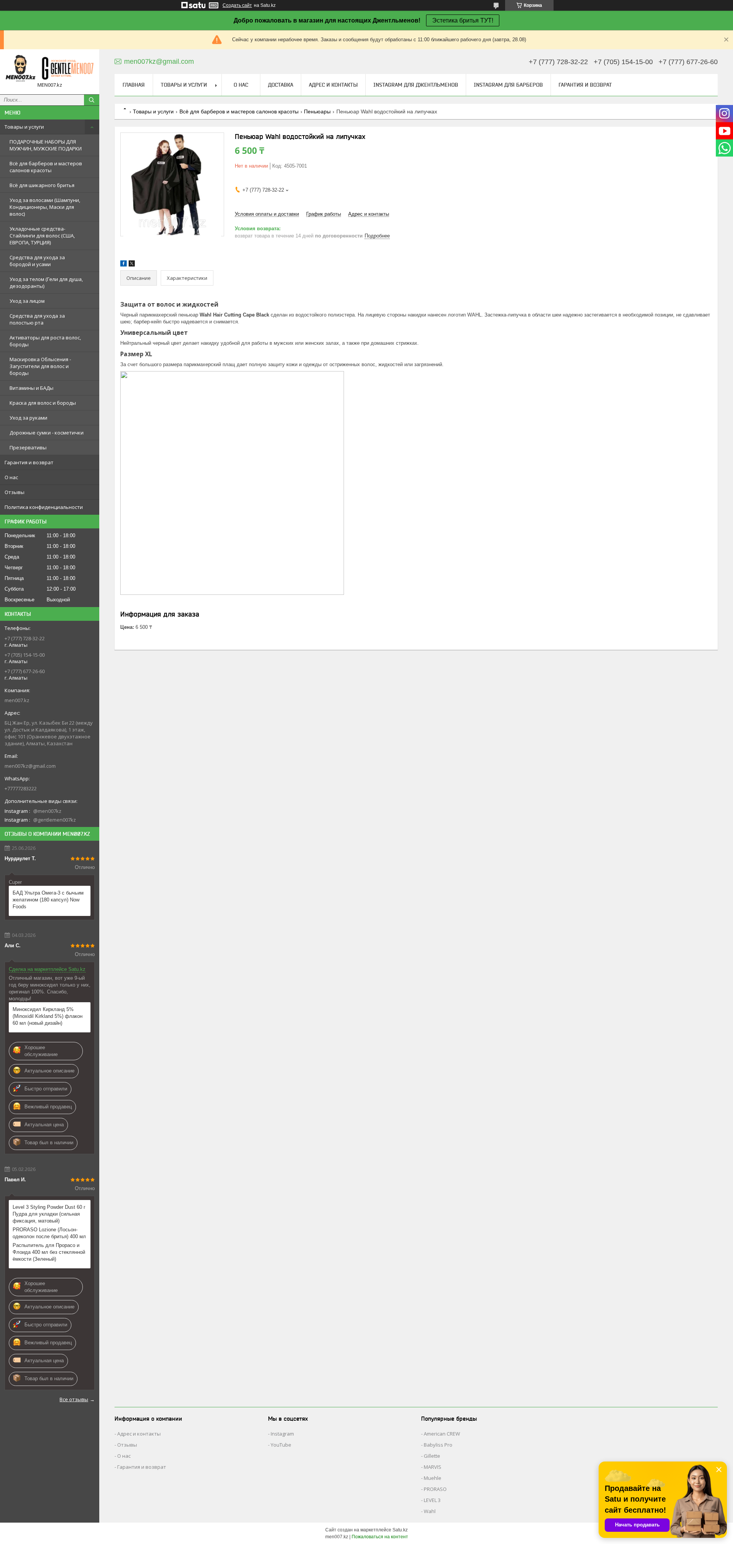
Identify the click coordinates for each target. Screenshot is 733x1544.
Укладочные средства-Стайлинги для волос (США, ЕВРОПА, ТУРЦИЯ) (42, 235)
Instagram (282, 1433)
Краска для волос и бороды (43, 402)
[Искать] (91, 100)
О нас (11, 477)
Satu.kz (400, 1530)
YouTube (281, 1444)
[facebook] (123, 265)
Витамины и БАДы (31, 387)
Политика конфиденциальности (44, 507)
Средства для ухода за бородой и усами (37, 261)
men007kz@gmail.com (30, 765)
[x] (132, 265)
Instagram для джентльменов (415, 85)
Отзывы (14, 492)
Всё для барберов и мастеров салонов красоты (46, 167)
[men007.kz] (50, 68)
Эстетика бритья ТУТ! (462, 20)
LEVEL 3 (432, 1500)
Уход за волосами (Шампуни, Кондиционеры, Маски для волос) (45, 207)
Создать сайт (237, 5)
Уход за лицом (27, 300)
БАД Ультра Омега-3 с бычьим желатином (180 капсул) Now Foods (48, 899)
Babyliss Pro (438, 1444)
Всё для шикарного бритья (42, 185)
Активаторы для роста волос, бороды (45, 341)
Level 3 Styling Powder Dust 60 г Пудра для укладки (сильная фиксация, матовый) (49, 1214)
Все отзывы (74, 1399)
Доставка (280, 85)
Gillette (432, 1455)
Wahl (430, 1511)
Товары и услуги (24, 126)
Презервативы (28, 447)
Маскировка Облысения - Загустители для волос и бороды (40, 366)
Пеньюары (317, 111)
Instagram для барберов (508, 85)
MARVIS (432, 1466)
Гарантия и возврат (29, 462)
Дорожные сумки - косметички (47, 432)
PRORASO (435, 1489)
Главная (134, 85)
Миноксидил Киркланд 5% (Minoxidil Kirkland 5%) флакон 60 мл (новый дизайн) (47, 1016)
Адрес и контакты (333, 85)
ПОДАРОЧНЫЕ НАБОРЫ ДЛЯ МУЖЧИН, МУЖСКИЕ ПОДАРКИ (46, 145)
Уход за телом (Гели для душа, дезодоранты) (46, 282)
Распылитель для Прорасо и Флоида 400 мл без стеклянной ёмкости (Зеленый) (49, 1252)
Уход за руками (28, 417)
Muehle (432, 1478)
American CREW (442, 1433)
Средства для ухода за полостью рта (37, 319)
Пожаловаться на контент (380, 1536)
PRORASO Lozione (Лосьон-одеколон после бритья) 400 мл (49, 1233)
